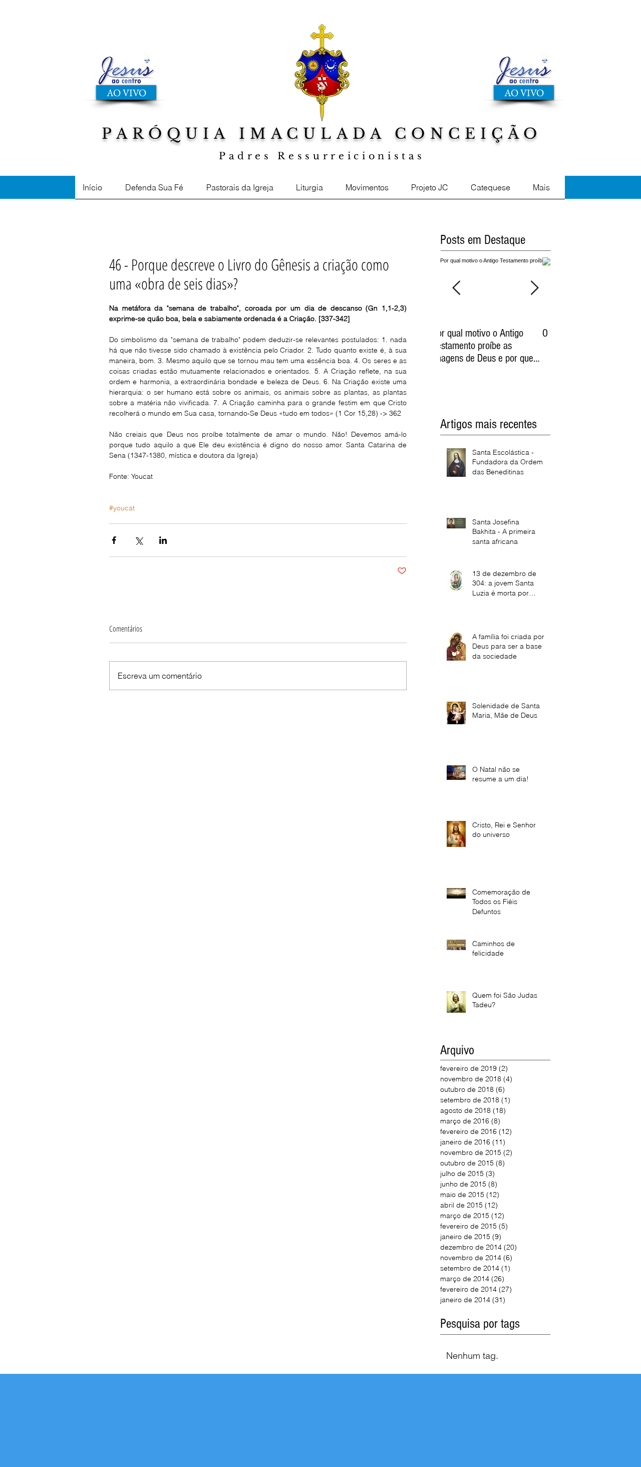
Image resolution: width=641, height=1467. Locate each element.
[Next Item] (534, 288)
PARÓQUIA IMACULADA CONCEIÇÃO (322, 134)
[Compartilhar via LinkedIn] (163, 540)
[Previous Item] (456, 288)
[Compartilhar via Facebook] (114, 540)
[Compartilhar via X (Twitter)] (138, 540)
